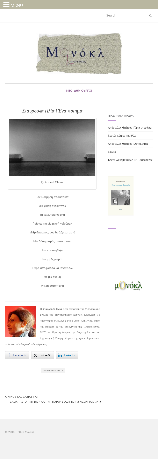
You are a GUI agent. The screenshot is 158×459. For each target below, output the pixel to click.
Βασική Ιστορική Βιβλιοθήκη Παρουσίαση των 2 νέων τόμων (55, 401)
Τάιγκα (112, 152)
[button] (7, 4)
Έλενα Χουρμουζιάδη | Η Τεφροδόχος (130, 160)
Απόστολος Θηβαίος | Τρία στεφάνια (129, 127)
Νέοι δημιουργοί (79, 90)
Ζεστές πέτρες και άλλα (122, 135)
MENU (17, 5)
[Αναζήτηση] (150, 16)
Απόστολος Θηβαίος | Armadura (128, 144)
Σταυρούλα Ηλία (53, 370)
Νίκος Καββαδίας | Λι (22, 396)
